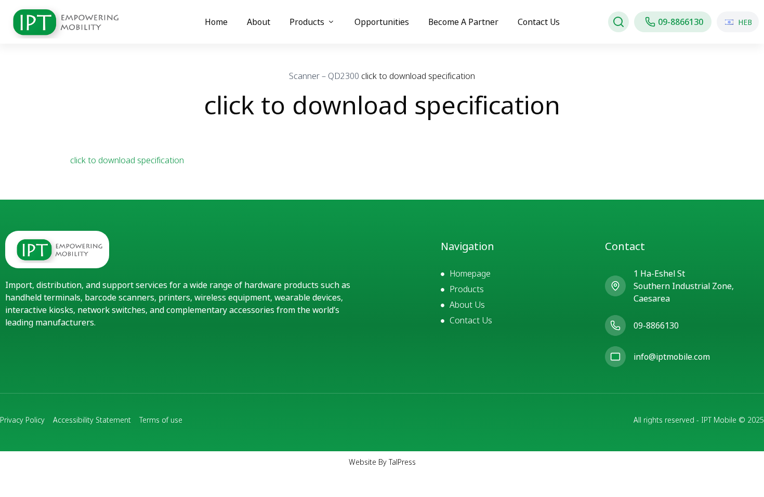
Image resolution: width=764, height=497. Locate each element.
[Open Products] (331, 22)
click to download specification (127, 160)
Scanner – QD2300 (324, 76)
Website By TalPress (382, 462)
